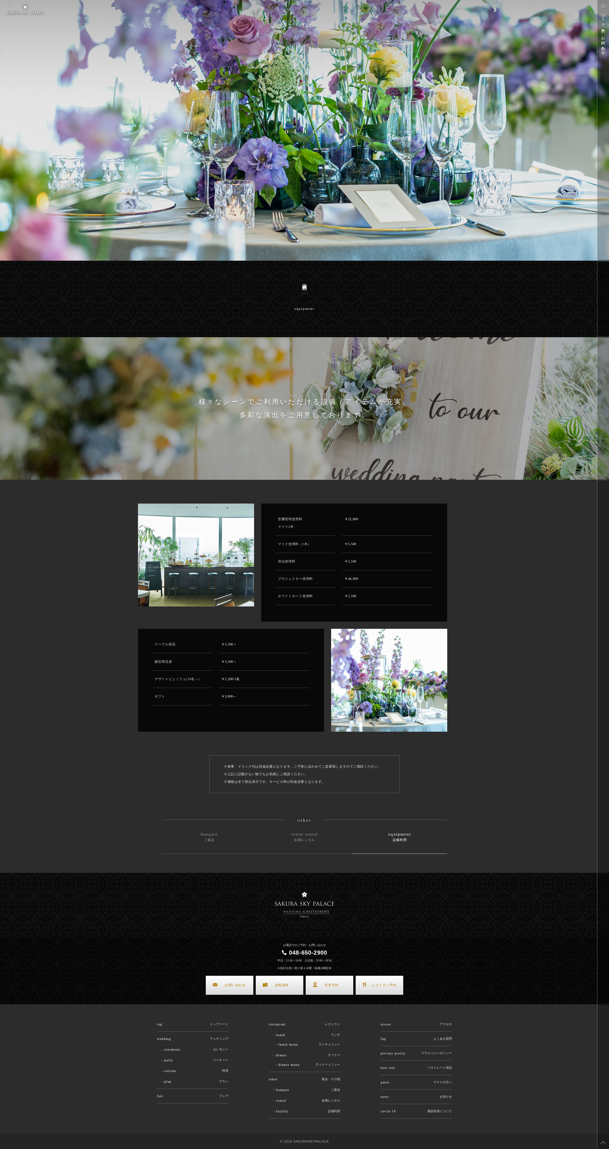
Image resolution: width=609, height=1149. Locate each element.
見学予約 (331, 985)
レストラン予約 (384, 985)
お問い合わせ (603, 43)
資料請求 (282, 985)
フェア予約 (603, 19)
